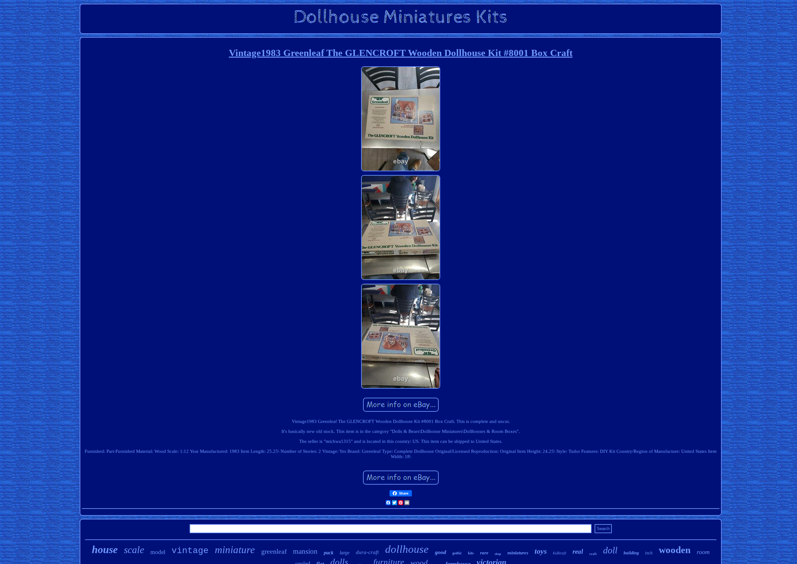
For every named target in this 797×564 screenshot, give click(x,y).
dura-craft (367, 552)
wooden (675, 549)
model (157, 552)
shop (498, 554)
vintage (190, 551)
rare (484, 552)
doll (610, 550)
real (578, 551)
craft (593, 554)
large (345, 552)
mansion (305, 551)
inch (649, 553)
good (440, 552)
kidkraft (559, 553)
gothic (457, 553)
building (631, 553)
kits (471, 553)
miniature (235, 549)
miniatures (517, 552)
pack (328, 552)
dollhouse (407, 549)
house (105, 549)
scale (134, 549)
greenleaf (274, 551)
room (703, 551)
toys (541, 551)
